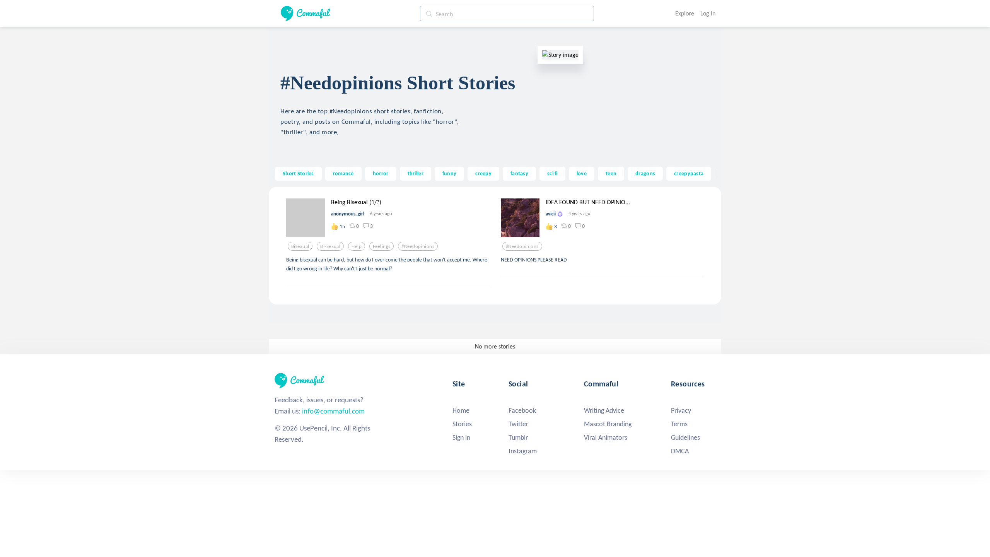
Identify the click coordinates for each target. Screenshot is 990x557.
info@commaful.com (333, 411)
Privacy (681, 410)
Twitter (518, 424)
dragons (645, 173)
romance (343, 173)
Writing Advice (604, 410)
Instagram (523, 451)
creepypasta (688, 173)
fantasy (519, 173)
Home (460, 410)
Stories (462, 424)
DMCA (680, 451)
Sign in (461, 437)
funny (449, 173)
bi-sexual (330, 246)
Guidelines (685, 437)
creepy (483, 173)
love (582, 173)
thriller (415, 173)
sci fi (552, 173)
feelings (381, 246)
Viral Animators (605, 437)
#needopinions (417, 246)
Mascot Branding (608, 424)
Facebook (522, 410)
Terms (679, 424)
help (357, 246)
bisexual (300, 246)
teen (611, 173)
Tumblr (518, 437)
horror (381, 173)
